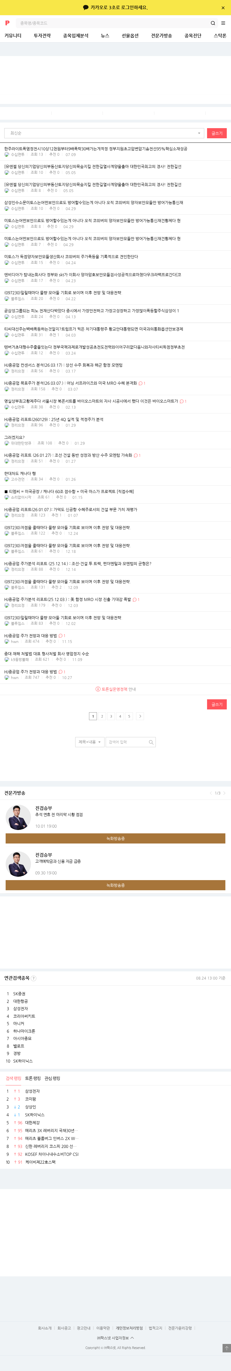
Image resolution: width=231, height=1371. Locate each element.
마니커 (18, 1023)
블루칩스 (18, 299)
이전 (211, 793)
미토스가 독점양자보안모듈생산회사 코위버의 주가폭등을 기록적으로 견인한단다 (71, 257)
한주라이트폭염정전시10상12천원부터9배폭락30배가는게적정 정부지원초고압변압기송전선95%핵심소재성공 (95, 148)
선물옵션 (130, 35)
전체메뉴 (226, 23)
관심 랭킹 (52, 1078)
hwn (15, 641)
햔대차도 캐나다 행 (20, 473)
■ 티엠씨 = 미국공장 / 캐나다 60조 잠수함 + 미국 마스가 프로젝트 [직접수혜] (69, 491)
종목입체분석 (75, 35)
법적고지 (155, 1328)
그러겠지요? (14, 437)
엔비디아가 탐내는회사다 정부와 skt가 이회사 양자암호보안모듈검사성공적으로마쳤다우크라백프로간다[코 (92, 275)
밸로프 (18, 1046)
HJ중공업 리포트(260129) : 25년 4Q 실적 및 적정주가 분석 (53, 419)
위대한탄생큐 (21, 443)
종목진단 (193, 35)
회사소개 (45, 1328)
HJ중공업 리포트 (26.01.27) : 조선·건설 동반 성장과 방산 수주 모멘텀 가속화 (68, 455)
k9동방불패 (20, 659)
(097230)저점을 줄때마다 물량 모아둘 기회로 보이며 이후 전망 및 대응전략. (67, 527)
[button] (105, 133)
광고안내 (83, 1328)
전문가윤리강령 (180, 1328)
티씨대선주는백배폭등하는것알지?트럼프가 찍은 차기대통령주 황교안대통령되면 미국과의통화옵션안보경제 (93, 329)
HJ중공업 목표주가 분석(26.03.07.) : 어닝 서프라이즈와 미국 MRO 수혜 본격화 (70, 383)
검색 (213, 23)
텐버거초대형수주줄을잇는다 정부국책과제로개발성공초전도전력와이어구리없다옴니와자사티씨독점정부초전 (94, 347)
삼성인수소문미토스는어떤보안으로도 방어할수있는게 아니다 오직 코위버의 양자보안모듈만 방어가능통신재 (93, 203)
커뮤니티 (13, 35)
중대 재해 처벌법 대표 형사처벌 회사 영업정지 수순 (46, 653)
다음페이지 (140, 716)
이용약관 (103, 1328)
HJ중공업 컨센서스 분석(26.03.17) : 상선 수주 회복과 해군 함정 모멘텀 (63, 365)
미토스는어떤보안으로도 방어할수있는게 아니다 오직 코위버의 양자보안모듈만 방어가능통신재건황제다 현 (92, 221)
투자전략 (42, 35)
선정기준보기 (33, 978)
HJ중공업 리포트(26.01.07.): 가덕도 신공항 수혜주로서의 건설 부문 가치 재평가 (70, 509)
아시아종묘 (22, 1038)
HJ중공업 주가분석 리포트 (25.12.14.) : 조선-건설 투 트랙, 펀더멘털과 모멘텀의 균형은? (78, 563)
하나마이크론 (24, 1031)
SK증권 (19, 993)
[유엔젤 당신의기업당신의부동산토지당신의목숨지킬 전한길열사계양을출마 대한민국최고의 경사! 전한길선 (92, 166)
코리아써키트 (24, 1016)
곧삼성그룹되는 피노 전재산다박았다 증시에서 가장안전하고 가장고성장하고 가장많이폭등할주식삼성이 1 (91, 311)
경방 (17, 1053)
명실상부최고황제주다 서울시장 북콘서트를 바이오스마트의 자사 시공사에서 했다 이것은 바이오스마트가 (91, 401)
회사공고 (64, 1328)
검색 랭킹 (13, 1078)
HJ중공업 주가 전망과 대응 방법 (30, 635)
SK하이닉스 (23, 1061)
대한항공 (20, 1001)
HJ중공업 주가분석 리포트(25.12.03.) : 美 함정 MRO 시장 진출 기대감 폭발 (67, 599)
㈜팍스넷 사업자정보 (113, 1338)
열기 (227, 1348)
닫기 (223, 7)
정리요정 (18, 371)
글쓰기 (217, 133)
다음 (224, 793)
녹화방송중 (115, 838)
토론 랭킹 (33, 1078)
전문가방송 (161, 35)
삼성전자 (20, 1008)
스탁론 (220, 35)
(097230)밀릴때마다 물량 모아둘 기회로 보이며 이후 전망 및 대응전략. (63, 293)
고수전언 (18, 479)
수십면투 (18, 154)
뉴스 (105, 35)
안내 (119, 689)
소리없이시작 (21, 497)
